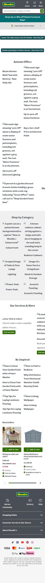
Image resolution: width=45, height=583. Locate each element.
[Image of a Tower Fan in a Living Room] (33, 270)
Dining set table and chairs (10, 455)
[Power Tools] (12, 287)
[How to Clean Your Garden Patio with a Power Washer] (11, 378)
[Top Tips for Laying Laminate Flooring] (11, 405)
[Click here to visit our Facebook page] (17, 542)
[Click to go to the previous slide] (4, 483)
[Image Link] (22, 34)
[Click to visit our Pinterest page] (27, 542)
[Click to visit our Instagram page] (32, 542)
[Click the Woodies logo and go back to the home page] (8, 4)
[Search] (42, 11)
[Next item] (40, 25)
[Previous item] (4, 25)
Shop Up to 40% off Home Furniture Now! (22, 19)
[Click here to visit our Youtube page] (22, 542)
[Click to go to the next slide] (40, 483)
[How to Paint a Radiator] (33, 376)
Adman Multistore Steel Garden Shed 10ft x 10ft (33, 456)
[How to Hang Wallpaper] (33, 403)
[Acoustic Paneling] (33, 289)
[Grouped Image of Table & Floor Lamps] (11, 268)
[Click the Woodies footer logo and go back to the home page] (22, 494)
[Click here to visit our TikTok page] (13, 542)
